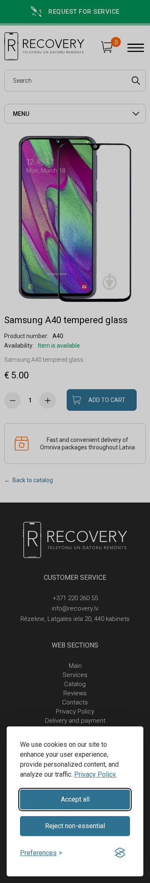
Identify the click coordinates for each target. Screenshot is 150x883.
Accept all (75, 799)
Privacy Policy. (95, 774)
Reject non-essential (75, 826)
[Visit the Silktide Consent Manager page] (120, 853)
